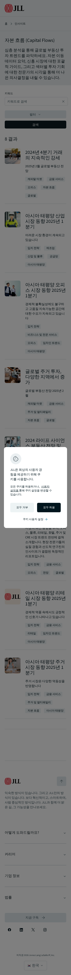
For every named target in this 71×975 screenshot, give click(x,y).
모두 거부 (22, 508)
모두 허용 (49, 508)
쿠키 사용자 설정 (35, 519)
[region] (35, 487)
